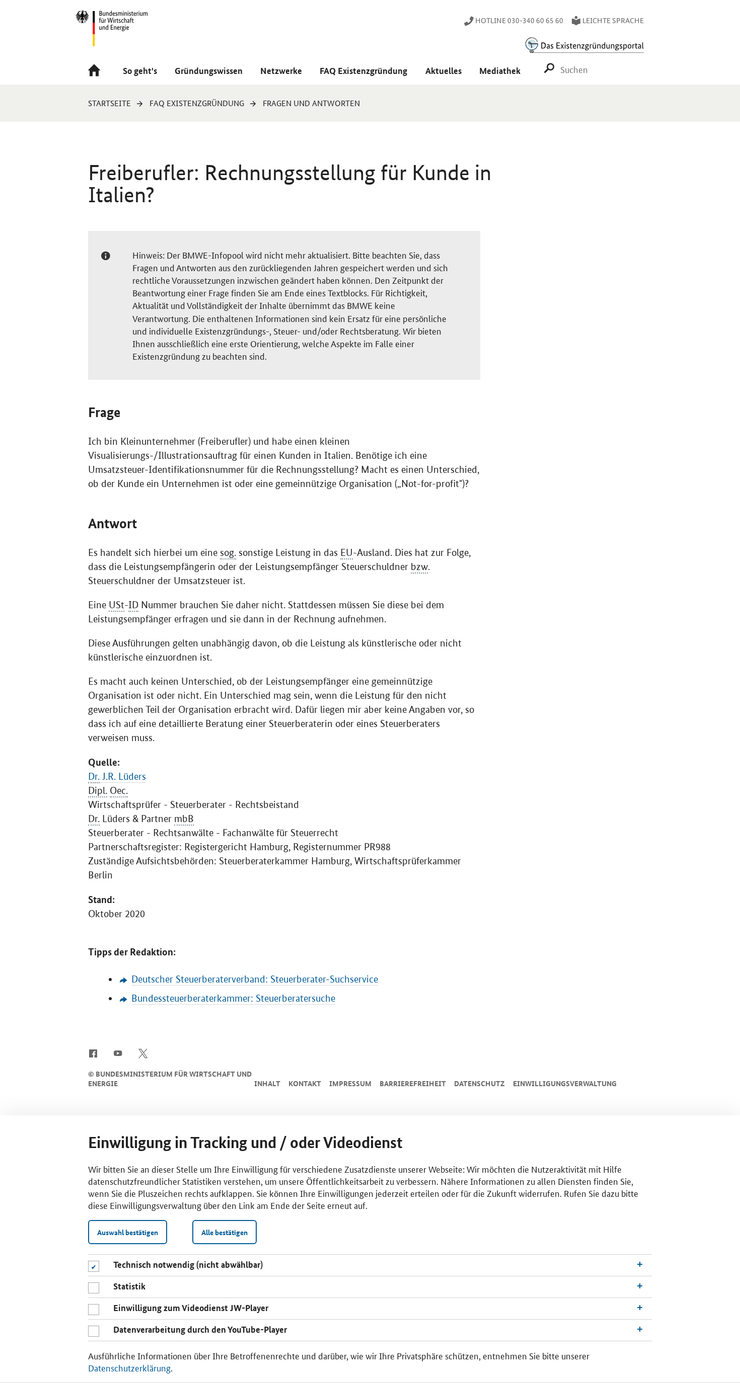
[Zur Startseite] (96, 71)
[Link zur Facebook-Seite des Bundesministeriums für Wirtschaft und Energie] (93, 1052)
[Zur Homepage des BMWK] (112, 32)
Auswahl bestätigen (127, 1232)
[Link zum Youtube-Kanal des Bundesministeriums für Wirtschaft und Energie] (118, 1052)
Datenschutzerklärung (129, 1367)
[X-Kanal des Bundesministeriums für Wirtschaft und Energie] (143, 1052)
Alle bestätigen (224, 1232)
